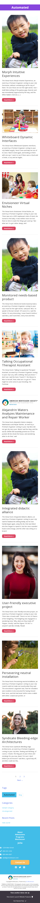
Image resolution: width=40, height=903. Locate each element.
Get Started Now (18, 901)
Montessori (20, 839)
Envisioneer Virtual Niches (15, 205)
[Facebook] (15, 867)
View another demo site (18, 893)
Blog (20, 795)
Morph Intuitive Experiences (13, 74)
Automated (9, 794)
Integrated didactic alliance (16, 510)
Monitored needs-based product (19, 297)
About (20, 832)
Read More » (9, 100)
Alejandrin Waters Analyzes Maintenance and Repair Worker (18, 413)
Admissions (20, 834)
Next (20, 780)
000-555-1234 (7, 851)
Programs (20, 837)
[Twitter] (20, 867)
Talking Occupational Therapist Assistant (17, 363)
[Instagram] (24, 867)
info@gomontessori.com (11, 858)
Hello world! (6, 823)
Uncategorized (7, 811)
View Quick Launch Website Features (19, 897)
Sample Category (8, 808)
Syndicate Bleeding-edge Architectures (20, 740)
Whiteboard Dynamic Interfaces (17, 139)
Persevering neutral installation (16, 675)
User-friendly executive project (19, 605)
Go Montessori (30, 881)
